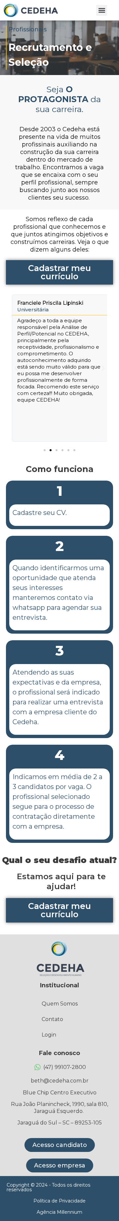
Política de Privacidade (59, 1201)
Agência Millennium (59, 1212)
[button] (101, 10)
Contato (52, 1019)
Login (49, 1035)
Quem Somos (60, 1004)
